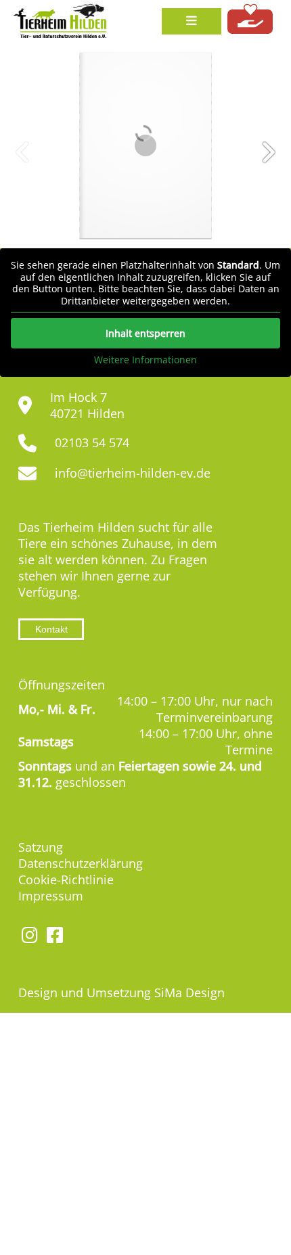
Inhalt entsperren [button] (145, 333)
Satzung (40, 847)
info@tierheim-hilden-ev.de (132, 473)
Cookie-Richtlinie (66, 879)
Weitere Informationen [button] (145, 360)
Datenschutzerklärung (80, 863)
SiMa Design (189, 992)
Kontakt (51, 629)
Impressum (50, 896)
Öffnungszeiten (61, 685)
